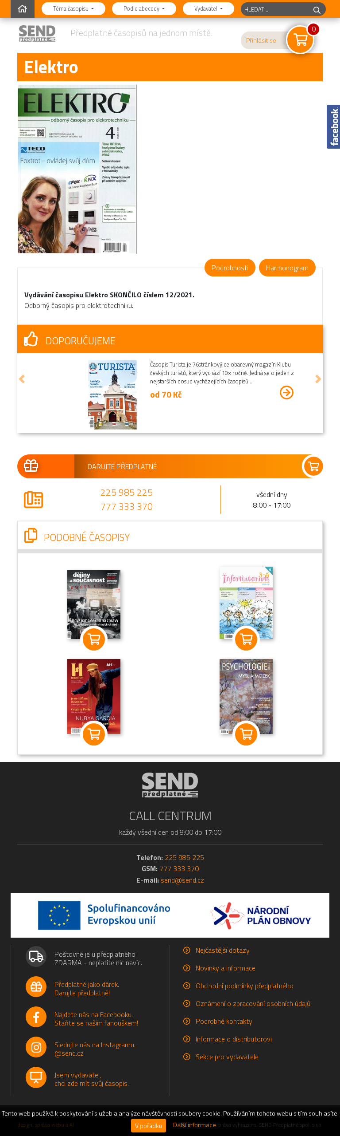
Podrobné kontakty (224, 1021)
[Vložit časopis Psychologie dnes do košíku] (246, 734)
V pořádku (148, 1125)
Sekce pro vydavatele (227, 1056)
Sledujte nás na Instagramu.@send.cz (94, 1048)
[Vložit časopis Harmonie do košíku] (94, 734)
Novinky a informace (225, 967)
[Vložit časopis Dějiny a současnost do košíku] (94, 639)
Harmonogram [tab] (287, 267)
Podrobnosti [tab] (230, 267)
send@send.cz (182, 880)
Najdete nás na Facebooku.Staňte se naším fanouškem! (96, 1018)
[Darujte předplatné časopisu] (170, 466)
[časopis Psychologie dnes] (246, 695)
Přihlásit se (261, 40)
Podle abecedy (142, 8)
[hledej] (317, 9)
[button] (21, 379)
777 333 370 (126, 506)
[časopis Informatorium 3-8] (246, 601)
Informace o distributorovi (234, 1038)
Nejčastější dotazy (223, 950)
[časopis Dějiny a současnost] (93, 603)
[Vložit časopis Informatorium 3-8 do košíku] (246, 639)
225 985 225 (126, 492)
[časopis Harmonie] (93, 695)
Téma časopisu (71, 8)
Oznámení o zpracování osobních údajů (253, 1003)
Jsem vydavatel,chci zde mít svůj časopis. (91, 1079)
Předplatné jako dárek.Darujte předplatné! (86, 988)
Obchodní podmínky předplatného (245, 985)
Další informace (194, 1125)
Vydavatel (206, 8)
